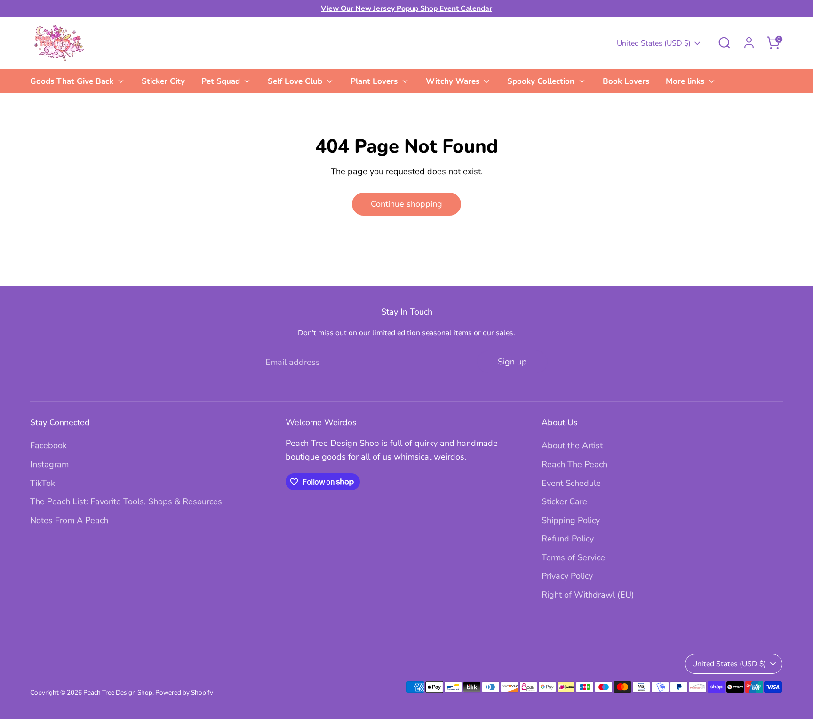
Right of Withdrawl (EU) (588, 594)
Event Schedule (571, 483)
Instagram (49, 464)
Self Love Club (296, 81)
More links (686, 81)
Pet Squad (221, 81)
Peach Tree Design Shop (117, 692)
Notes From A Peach (69, 520)
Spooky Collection (542, 81)
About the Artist (572, 445)
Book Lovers (626, 81)
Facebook (48, 445)
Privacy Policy (567, 576)
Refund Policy (568, 538)
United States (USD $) (654, 43)
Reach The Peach (574, 464)
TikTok (42, 483)
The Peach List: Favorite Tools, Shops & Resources (126, 501)
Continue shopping (406, 204)
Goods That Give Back (73, 81)
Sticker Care (564, 501)
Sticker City (163, 81)
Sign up (512, 361)
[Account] (749, 42)
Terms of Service (573, 557)
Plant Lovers (375, 81)
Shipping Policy (571, 520)
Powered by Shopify (184, 692)
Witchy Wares (454, 81)
